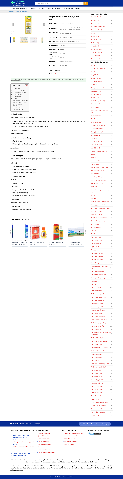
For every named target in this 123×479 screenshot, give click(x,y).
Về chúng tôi (68, 8)
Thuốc (33, 8)
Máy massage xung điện (98, 170)
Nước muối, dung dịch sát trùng (100, 201)
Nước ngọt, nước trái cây (98, 205)
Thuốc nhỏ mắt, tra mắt (97, 300)
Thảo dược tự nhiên (97, 253)
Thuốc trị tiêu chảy (96, 373)
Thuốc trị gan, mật (96, 354)
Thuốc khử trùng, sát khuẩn (99, 294)
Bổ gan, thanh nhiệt (96, 30)
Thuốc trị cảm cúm (96, 344)
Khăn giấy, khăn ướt (97, 135)
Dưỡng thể (94, 84)
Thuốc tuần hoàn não (97, 383)
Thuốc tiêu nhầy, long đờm (99, 320)
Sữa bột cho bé (95, 224)
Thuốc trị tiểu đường (97, 376)
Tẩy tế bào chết (95, 246)
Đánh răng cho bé (96, 91)
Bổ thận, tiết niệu (96, 39)
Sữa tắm (93, 234)
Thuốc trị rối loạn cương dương (100, 363)
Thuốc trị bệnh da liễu (97, 326)
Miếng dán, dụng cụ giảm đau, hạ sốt (101, 191)
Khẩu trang (94, 138)
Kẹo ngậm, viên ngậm (97, 132)
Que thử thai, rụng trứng (98, 221)
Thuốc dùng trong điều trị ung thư (99, 267)
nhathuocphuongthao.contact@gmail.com (24, 442)
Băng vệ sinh (95, 20)
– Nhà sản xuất (19, 109)
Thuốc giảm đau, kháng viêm (99, 278)
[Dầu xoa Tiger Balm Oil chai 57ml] (57, 232)
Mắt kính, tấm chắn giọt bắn (99, 151)
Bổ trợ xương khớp (96, 42)
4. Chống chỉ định (17, 94)
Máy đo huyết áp (96, 161)
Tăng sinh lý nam (96, 243)
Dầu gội (93, 65)
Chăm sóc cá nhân (54, 8)
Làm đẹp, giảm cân (96, 144)
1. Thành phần (16, 88)
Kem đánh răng (95, 119)
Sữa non (93, 230)
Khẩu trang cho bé (96, 141)
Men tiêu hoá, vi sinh (97, 183)
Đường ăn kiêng (96, 94)
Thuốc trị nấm (95, 360)
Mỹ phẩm (41, 8)
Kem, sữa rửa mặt (96, 122)
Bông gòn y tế (95, 46)
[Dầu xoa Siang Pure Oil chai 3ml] (38, 232)
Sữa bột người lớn (96, 227)
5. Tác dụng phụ (17, 96)
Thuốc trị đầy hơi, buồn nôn (99, 351)
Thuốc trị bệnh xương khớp (99, 341)
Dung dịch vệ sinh (96, 78)
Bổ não (93, 33)
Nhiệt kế (93, 195)
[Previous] (13, 25)
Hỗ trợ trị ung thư (96, 116)
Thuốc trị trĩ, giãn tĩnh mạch (99, 380)
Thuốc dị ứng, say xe (97, 263)
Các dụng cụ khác (96, 49)
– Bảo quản (18, 106)
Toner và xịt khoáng (96, 396)
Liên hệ (77, 8)
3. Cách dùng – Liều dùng (19, 92)
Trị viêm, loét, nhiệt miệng (98, 405)
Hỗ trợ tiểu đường (96, 104)
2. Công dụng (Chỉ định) (19, 90)
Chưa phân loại (95, 55)
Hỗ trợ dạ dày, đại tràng (98, 100)
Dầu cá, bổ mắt (95, 59)
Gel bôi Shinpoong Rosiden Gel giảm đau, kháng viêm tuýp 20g (75, 243)
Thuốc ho (93, 284)
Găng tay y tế (95, 97)
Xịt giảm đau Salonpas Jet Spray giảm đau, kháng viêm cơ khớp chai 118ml (19, 243)
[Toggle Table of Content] (26, 85)
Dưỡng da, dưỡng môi (97, 81)
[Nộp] (86, 3)
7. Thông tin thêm (17, 104)
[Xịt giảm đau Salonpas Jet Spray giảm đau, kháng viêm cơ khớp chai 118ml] (19, 232)
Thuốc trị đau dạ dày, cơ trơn (99, 347)
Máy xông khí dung (96, 177)
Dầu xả (93, 71)
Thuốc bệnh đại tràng (97, 256)
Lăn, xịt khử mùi (95, 148)
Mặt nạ (93, 154)
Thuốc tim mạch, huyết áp (98, 323)
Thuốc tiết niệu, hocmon (98, 316)
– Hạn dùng (18, 107)
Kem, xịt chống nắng (97, 128)
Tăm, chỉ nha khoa (96, 240)
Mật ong (93, 157)
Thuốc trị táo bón (96, 370)
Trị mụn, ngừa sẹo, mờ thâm (99, 402)
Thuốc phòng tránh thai (98, 307)
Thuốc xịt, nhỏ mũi (96, 392)
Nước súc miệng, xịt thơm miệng (100, 208)
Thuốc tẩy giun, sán (96, 313)
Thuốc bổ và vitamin (97, 259)
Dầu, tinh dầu (95, 75)
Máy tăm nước (95, 173)
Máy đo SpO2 (95, 164)
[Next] (44, 25)
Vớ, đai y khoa (95, 415)
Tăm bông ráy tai (96, 237)
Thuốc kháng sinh (96, 287)
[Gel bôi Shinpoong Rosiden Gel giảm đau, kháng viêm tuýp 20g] (77, 232)
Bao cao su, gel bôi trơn (98, 26)
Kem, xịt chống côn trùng (98, 125)
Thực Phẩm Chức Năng (19, 8)
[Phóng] (12, 32)
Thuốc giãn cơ (95, 281)
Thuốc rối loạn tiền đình (98, 310)
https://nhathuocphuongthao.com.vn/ (22, 446)
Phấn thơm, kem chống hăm (99, 218)
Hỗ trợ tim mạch (95, 107)
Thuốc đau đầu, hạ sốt (97, 271)
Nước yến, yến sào (96, 214)
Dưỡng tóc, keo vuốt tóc (98, 88)
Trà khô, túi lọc (95, 399)
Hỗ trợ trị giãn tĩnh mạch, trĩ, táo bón (100, 111)
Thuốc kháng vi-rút (96, 290)
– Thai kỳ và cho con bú (21, 102)
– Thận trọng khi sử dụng (21, 100)
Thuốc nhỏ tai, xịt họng (97, 303)
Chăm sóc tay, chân (96, 52)
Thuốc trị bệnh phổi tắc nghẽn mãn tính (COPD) (101, 334)
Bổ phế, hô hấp (95, 36)
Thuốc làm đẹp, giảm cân (98, 297)
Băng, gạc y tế (95, 23)
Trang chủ (11, 11)
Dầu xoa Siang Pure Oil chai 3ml (37, 243)
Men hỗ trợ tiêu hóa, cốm (98, 180)
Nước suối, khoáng (96, 211)
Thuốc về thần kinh (96, 389)
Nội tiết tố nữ (94, 198)
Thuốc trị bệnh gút (96, 329)
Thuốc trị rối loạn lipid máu (99, 367)
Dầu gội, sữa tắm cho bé (98, 68)
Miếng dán (94, 186)
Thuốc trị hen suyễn (96, 357)
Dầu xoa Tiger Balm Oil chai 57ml (56, 243)
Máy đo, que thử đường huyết (99, 167)
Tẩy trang (93, 250)
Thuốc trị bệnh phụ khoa (98, 338)
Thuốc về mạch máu (97, 386)
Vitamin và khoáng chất (98, 412)
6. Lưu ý (15, 98)
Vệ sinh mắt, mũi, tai (97, 409)
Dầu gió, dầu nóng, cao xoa (22, 11)
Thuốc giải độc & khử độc (98, 274)
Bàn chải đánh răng (96, 17)
